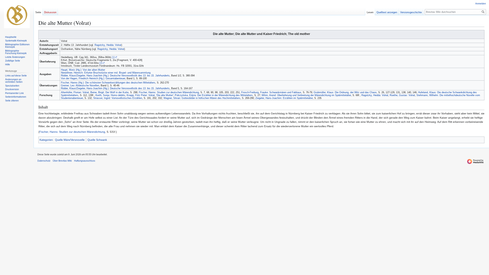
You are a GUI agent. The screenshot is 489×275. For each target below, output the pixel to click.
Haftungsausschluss (84, 160)
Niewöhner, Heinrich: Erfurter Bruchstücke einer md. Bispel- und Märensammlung (106, 72)
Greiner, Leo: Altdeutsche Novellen (80, 85)
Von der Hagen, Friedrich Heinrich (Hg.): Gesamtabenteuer (93, 78)
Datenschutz (43, 160)
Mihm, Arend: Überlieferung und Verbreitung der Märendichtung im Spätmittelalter (306, 95)
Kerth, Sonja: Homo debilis (110, 95)
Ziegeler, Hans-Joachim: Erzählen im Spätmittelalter (284, 98)
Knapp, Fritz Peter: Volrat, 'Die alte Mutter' (150, 95)
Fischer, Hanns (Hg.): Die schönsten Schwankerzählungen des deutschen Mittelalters (108, 82)
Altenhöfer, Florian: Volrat (75, 92)
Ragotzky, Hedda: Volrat (108, 45)
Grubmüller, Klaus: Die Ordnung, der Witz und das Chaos (345, 92)
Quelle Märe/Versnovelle (70, 139)
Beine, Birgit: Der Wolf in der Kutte (109, 92)
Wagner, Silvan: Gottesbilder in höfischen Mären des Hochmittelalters (202, 98)
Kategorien (46, 139)
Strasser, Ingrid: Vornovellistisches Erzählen (117, 98)
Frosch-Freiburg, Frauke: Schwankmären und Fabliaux (271, 92)
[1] (113, 57)
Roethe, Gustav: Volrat (402, 95)
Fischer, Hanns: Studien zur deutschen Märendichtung (169, 92)
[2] (100, 62)
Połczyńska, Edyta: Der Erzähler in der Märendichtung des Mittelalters (214, 95)
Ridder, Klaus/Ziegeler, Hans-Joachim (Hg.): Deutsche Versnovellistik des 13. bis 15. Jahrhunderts (115, 75)
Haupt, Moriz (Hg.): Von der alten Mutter (83, 69)
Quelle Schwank (97, 139)
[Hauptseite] (17, 15)
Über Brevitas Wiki (62, 160)
